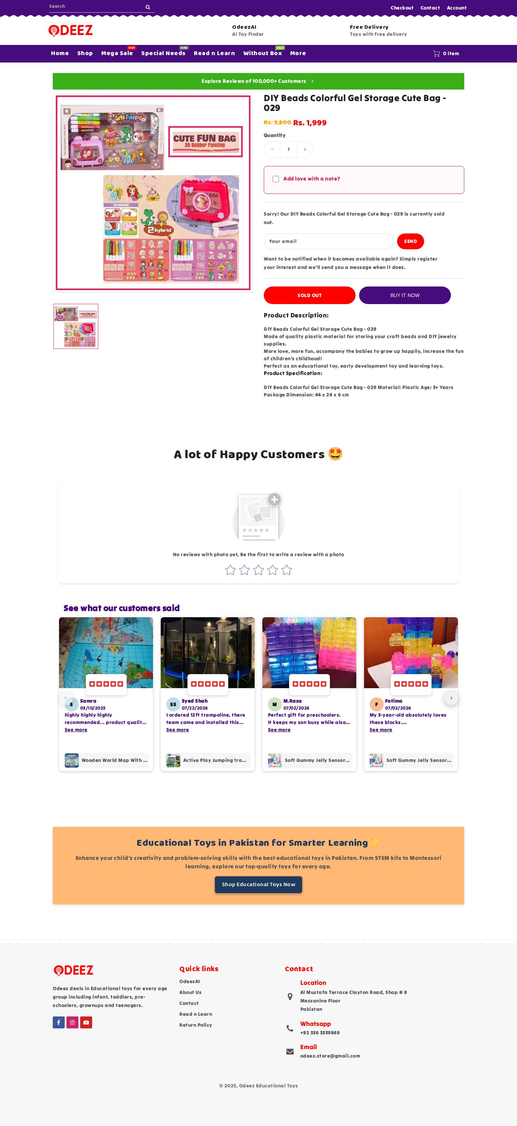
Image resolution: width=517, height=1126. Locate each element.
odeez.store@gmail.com (330, 1056)
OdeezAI (189, 981)
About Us (190, 992)
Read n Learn (195, 1014)
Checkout (402, 8)
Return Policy (195, 1025)
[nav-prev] (66, 698)
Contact (430, 8)
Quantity (275, 135)
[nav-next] (451, 698)
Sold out (310, 295)
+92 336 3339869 (320, 1032)
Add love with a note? (311, 178)
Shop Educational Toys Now (258, 885)
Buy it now (405, 295)
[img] (106, 684)
